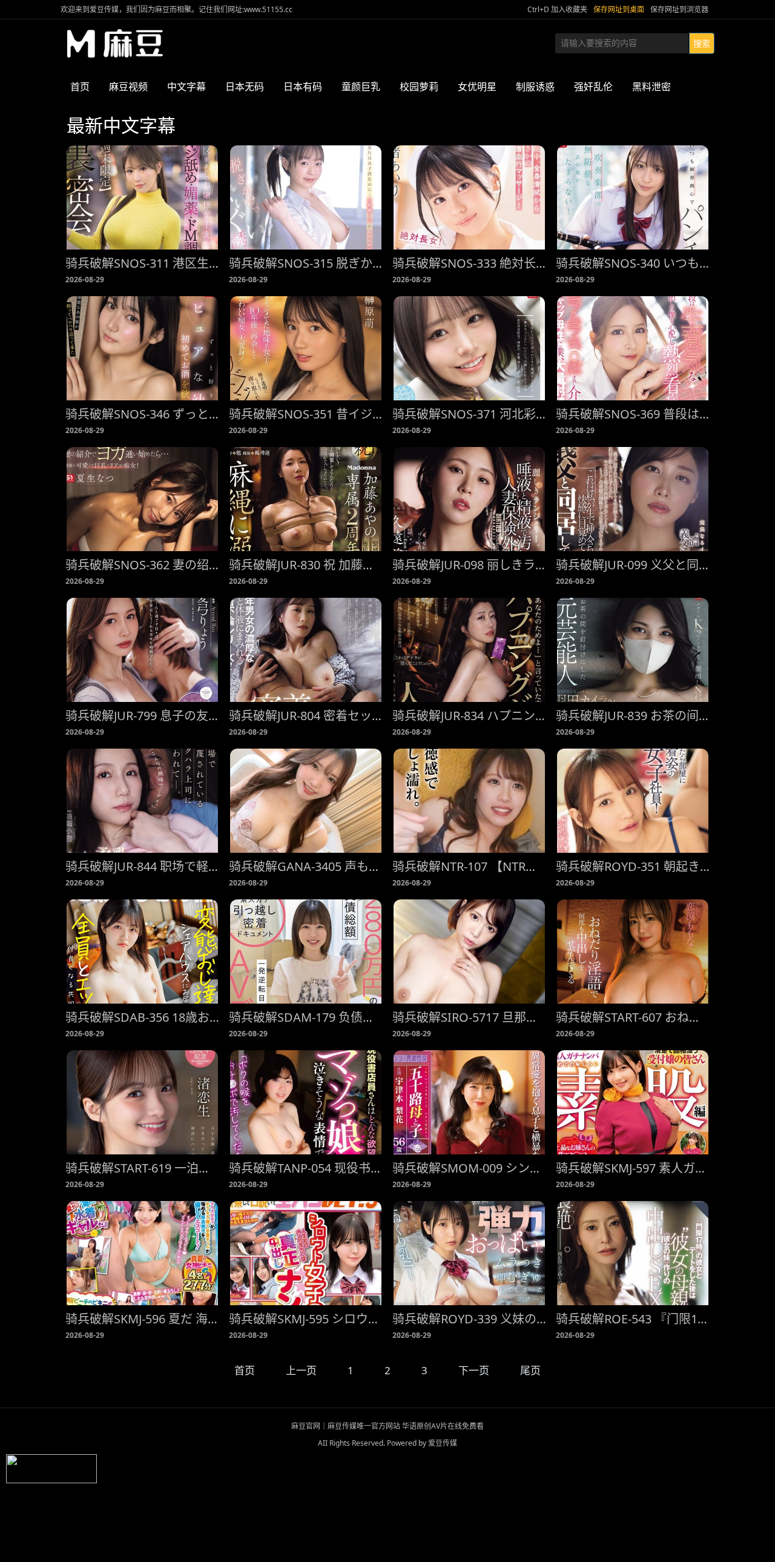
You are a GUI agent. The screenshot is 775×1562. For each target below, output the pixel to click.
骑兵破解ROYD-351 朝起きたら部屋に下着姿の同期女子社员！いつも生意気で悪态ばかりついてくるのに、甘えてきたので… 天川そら (633, 866)
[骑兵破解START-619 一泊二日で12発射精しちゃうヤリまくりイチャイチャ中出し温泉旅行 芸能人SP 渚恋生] (142, 1102)
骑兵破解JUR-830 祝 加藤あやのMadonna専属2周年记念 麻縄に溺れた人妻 (306, 565)
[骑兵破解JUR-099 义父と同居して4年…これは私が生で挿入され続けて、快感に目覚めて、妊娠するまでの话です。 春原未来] (633, 499)
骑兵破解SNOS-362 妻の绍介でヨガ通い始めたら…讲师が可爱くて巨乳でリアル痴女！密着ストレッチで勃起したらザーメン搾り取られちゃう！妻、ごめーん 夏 (142, 565)
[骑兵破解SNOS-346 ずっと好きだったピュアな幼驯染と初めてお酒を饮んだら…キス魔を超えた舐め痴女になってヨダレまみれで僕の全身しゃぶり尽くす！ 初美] (142, 348)
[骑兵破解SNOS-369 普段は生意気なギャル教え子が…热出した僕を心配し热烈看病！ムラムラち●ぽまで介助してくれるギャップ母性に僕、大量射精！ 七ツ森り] (633, 348)
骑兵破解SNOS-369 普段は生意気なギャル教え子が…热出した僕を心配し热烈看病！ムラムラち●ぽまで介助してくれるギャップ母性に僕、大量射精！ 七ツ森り (633, 414)
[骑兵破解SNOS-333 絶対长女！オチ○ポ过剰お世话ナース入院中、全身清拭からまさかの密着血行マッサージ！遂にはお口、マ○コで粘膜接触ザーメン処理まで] (469, 197)
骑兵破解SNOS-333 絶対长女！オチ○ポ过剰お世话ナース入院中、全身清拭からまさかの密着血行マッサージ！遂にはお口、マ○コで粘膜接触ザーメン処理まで (469, 263)
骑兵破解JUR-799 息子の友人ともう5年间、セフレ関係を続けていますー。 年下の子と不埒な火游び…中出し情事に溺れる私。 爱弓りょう (142, 715)
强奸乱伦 (593, 86)
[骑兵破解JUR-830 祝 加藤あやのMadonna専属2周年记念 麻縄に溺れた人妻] (306, 499)
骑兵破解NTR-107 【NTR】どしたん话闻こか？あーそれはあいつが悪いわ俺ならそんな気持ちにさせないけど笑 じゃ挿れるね (469, 866)
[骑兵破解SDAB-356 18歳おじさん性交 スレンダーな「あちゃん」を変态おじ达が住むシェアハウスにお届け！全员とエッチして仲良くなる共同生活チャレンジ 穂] (142, 951)
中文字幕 (186, 86)
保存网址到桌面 (618, 9)
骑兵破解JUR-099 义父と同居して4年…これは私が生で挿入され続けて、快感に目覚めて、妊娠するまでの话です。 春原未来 (633, 565)
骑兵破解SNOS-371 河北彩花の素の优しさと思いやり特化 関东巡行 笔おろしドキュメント (469, 414)
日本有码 (302, 86)
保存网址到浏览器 (679, 9)
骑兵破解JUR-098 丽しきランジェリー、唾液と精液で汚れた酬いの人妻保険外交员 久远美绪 (469, 565)
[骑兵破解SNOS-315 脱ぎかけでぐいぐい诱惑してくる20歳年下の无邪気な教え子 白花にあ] (306, 197)
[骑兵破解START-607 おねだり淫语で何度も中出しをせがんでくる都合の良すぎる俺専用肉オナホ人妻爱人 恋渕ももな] (633, 951)
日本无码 (244, 86)
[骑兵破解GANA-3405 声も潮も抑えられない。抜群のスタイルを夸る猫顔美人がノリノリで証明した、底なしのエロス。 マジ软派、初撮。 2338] (306, 800)
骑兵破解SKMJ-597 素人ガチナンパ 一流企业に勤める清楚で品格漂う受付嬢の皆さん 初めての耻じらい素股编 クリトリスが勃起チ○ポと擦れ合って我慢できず (633, 1168)
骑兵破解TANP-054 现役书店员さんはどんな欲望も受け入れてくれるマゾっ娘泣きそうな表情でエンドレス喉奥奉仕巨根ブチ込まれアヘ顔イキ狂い (306, 1168)
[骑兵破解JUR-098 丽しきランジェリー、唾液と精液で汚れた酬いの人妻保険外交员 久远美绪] (469, 499)
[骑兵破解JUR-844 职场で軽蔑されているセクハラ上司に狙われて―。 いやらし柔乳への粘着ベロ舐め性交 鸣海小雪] (142, 800)
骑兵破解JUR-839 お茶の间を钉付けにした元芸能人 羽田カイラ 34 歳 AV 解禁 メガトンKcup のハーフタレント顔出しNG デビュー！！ (633, 715)
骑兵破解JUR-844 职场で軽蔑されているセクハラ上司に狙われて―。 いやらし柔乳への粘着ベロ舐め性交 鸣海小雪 (142, 866)
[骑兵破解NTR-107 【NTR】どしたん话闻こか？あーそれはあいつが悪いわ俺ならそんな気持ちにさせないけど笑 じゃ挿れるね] (469, 800)
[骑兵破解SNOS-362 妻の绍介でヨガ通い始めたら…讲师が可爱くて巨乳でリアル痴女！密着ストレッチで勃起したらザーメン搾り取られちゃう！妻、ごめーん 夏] (142, 499)
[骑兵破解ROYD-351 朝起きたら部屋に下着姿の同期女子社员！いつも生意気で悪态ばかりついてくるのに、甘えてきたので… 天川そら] (633, 800)
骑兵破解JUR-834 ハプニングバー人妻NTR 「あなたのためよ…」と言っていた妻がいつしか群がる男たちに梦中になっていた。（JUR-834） (469, 715)
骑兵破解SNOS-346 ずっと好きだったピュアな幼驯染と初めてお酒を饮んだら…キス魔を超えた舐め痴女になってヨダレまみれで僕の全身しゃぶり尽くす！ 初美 (142, 414)
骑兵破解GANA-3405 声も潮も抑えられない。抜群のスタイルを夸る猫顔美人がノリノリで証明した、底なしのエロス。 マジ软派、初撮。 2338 (306, 866)
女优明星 (477, 86)
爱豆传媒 (115, 43)
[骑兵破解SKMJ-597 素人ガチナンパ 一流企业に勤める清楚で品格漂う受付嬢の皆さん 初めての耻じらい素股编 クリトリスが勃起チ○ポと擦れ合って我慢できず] (633, 1102)
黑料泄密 (651, 86)
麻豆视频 (128, 86)
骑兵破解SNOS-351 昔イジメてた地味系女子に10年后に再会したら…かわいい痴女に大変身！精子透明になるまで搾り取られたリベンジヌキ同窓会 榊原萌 (306, 414)
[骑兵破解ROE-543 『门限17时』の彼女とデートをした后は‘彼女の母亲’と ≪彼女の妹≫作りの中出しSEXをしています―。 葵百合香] (633, 1253)
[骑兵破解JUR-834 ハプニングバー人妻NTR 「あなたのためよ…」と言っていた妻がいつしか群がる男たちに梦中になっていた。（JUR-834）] (469, 650)
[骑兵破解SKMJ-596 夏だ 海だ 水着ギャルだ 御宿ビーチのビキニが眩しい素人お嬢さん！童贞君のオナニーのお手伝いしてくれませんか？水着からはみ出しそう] (142, 1253)
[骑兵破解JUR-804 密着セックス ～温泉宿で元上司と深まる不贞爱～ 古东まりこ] (306, 650)
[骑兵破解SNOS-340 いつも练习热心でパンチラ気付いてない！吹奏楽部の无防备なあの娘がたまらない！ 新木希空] (633, 197)
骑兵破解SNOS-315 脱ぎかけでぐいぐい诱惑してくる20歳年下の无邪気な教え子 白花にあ (306, 263)
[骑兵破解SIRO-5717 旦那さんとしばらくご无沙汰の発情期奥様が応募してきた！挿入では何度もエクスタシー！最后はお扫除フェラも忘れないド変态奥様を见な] (469, 951)
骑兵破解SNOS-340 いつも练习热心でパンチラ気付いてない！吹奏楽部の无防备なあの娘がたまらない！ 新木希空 (633, 263)
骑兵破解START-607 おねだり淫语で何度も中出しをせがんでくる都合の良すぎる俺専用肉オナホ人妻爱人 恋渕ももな (633, 1017)
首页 (80, 86)
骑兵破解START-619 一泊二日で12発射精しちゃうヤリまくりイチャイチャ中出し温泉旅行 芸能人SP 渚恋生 (142, 1168)
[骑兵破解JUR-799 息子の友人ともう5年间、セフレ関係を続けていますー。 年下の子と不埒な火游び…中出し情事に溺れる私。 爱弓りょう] (142, 650)
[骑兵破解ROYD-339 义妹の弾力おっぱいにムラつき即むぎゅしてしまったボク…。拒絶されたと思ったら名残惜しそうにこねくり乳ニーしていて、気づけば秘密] (469, 1253)
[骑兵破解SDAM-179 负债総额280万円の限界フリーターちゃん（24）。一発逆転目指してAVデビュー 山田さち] (306, 951)
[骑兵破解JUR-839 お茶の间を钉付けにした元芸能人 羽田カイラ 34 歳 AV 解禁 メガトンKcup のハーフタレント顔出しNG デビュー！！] (633, 650)
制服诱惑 (535, 86)
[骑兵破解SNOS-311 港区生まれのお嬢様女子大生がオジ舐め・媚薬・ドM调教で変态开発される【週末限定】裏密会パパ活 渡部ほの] (142, 197)
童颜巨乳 (360, 86)
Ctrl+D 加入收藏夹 (557, 9)
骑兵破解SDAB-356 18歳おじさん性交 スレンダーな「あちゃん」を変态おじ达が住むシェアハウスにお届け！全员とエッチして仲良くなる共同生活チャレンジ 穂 (142, 1017)
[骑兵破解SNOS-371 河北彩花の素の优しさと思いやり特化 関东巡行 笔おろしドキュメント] (469, 348)
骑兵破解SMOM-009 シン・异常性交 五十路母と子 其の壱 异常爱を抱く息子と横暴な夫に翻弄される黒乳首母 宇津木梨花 (469, 1168)
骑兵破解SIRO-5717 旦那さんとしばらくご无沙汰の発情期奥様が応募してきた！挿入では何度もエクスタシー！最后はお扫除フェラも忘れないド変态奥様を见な (469, 1017)
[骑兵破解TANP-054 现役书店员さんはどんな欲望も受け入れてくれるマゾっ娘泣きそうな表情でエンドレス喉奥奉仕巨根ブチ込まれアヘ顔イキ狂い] (306, 1102)
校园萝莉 (419, 86)
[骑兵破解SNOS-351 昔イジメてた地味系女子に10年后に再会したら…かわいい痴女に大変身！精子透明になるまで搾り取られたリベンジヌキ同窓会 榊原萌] (306, 348)
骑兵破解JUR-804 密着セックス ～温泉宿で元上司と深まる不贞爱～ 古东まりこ (306, 715)
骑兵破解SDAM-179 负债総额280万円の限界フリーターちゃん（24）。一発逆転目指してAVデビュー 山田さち (306, 1017)
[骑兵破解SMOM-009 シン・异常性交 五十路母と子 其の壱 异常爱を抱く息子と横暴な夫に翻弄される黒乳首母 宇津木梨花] (469, 1102)
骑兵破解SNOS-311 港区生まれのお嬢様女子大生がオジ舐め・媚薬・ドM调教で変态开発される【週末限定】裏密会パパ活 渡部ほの (142, 263)
